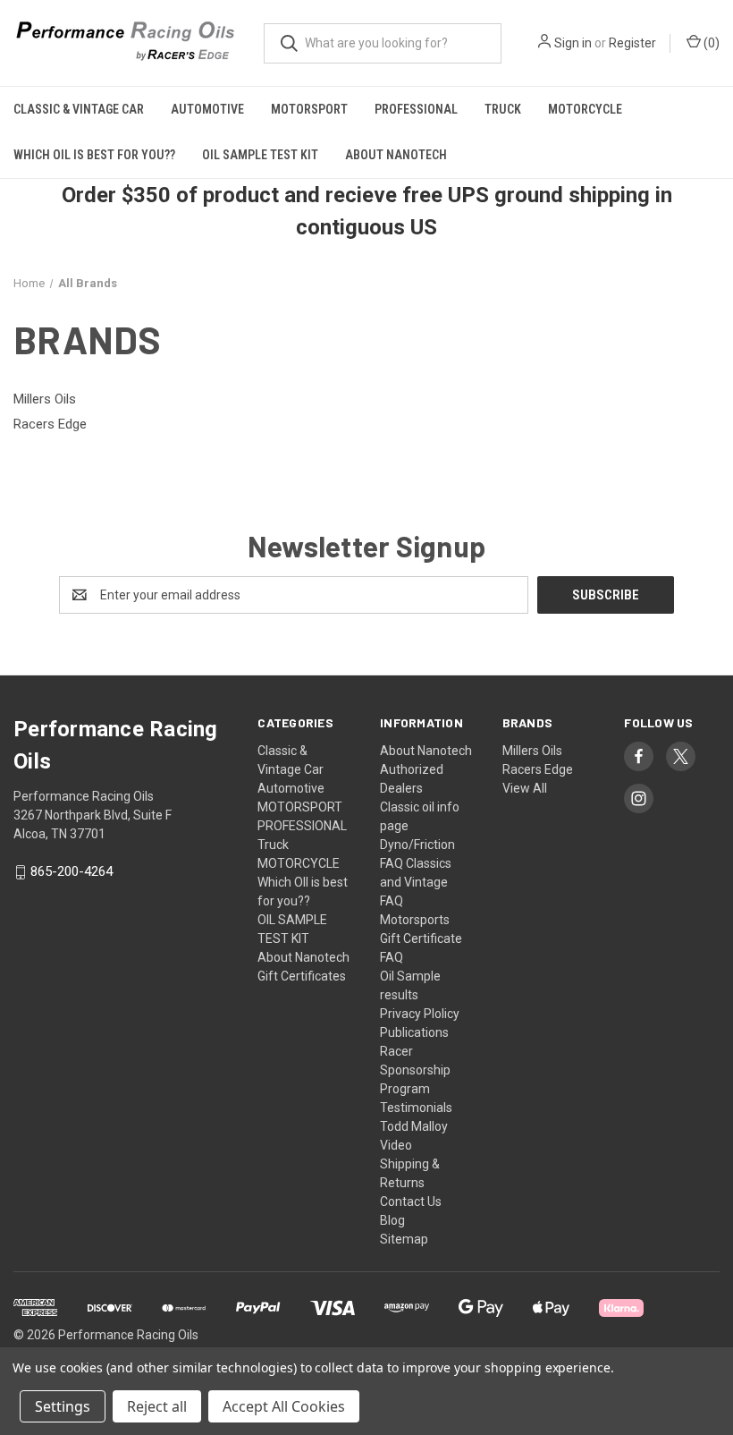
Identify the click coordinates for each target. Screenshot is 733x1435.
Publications (414, 1032)
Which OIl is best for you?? (94, 155)
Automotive (207, 109)
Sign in (573, 43)
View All (524, 788)
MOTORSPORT (309, 109)
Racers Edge (537, 769)
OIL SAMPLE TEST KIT (260, 155)
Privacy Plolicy (419, 1013)
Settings (62, 1406)
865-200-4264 (71, 872)
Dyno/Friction (417, 844)
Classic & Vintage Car (78, 109)
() (710, 43)
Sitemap (404, 1239)
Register (632, 43)
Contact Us (411, 1201)
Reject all (157, 1406)
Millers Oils (532, 750)
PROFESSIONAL (416, 109)
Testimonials (416, 1107)
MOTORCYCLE (585, 109)
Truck (502, 109)
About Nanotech (396, 155)
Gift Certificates (301, 976)
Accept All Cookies (284, 1406)
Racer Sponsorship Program (415, 1070)
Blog (392, 1220)
